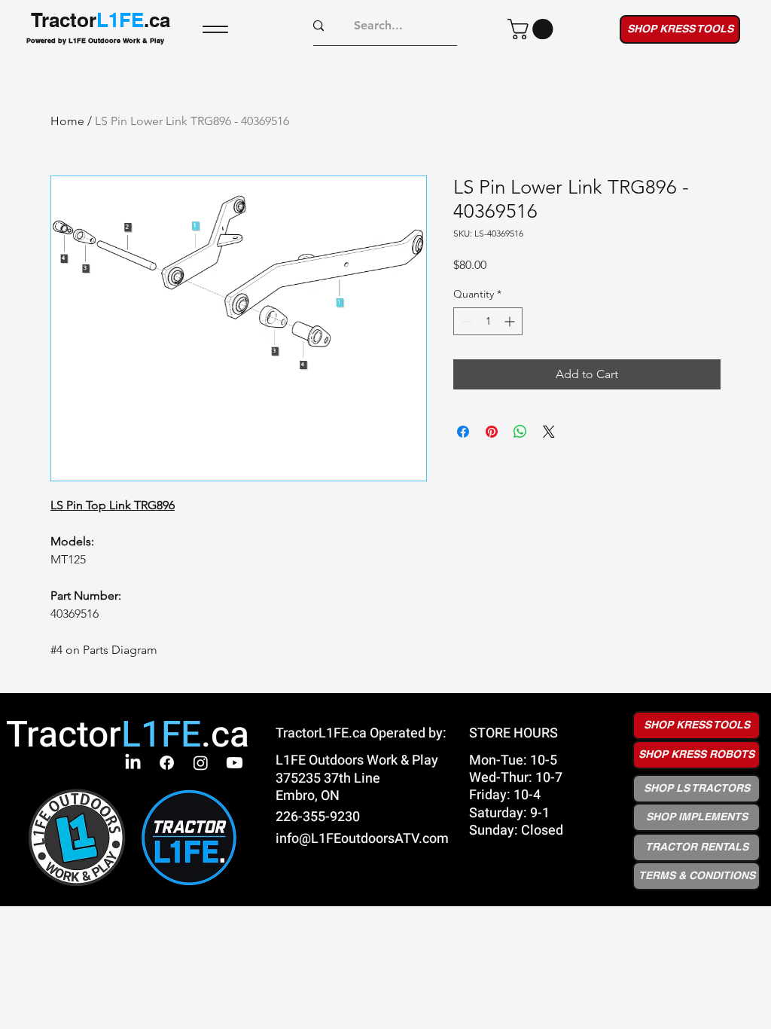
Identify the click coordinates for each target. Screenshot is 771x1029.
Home (67, 121)
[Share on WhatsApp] (520, 432)
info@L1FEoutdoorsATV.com (362, 839)
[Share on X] (549, 432)
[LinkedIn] (132, 762)
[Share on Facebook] (463, 432)
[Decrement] (465, 321)
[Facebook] (166, 762)
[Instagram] (200, 762)
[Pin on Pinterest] (492, 432)
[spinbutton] (487, 321)
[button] (532, 29)
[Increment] (510, 321)
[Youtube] (234, 762)
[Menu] (215, 29)
